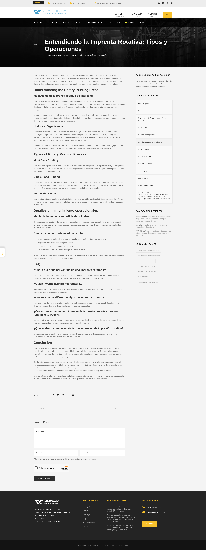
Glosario (141, 261)
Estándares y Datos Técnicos (149, 255)
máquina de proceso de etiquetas (62, 55)
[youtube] (171, 3)
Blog (78, 22)
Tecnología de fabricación (95, 55)
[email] (159, 3)
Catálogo (66, 22)
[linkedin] (167, 3)
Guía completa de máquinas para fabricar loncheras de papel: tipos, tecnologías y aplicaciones (120, 527)
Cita (167, 15)
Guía (152, 261)
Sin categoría (143, 277)
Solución (52, 22)
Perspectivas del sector (147, 271)
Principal (38, 22)
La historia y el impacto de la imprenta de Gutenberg (151, 226)
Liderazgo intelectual (146, 266)
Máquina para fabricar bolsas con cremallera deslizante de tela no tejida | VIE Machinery (120, 509)
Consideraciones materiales (148, 250)
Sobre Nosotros (94, 22)
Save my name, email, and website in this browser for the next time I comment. (66, 459)
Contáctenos (113, 22)
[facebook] (163, 3)
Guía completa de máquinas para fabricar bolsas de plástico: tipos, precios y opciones (153, 233)
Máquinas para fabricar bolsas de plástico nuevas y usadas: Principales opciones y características (153, 219)
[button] (2, 252)
